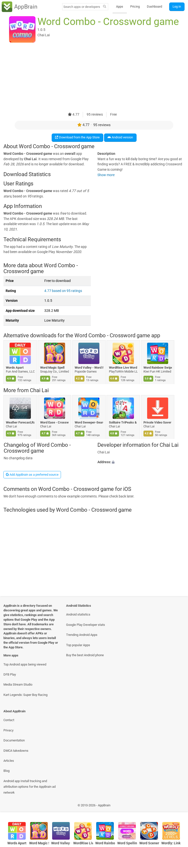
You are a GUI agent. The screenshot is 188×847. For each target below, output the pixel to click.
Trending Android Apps (81, 635)
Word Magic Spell (52, 367)
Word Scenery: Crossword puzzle (149, 843)
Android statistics (78, 614)
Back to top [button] (177, 807)
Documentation (14, 740)
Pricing (135, 6)
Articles (8, 760)
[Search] (104, 6)
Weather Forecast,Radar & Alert (20, 422)
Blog (6, 771)
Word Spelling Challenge (127, 843)
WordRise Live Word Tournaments (123, 367)
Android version (122, 137)
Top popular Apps (78, 645)
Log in (177, 6)
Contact (8, 720)
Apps (119, 6)
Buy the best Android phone (85, 655)
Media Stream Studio (17, 684)
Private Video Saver (157, 422)
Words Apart (15, 367)
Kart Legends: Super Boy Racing (25, 695)
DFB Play (9, 674)
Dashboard (154, 6)
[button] (141, 462)
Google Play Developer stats (85, 625)
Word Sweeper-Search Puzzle (89, 422)
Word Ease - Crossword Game (54, 422)
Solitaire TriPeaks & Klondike (123, 422)
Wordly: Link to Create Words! (171, 843)
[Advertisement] (93, 77)
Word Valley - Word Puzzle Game (89, 367)
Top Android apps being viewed (24, 664)
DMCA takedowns (15, 750)
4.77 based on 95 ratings (63, 291)
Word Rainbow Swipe (157, 367)
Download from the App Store (79, 137)
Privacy (8, 730)
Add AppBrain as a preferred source (34, 474)
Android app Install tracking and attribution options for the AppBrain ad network (29, 786)
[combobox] (81, 6)
